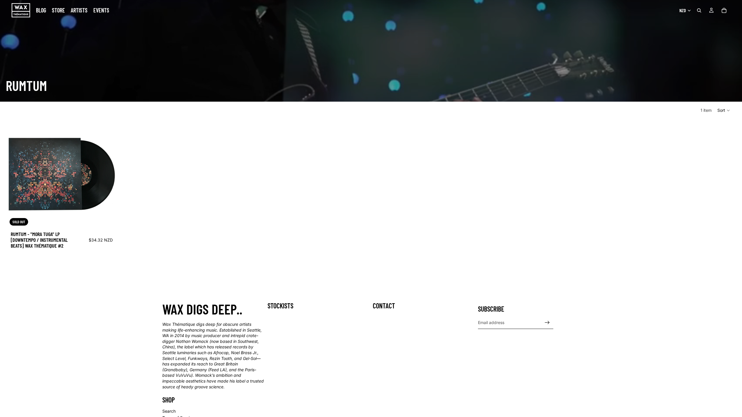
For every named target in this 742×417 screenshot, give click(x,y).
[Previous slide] (16, 173)
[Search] (699, 10)
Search (169, 411)
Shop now (14, 272)
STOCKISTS (280, 305)
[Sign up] (547, 323)
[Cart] (724, 10)
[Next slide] (107, 173)
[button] (723, 110)
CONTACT (384, 305)
